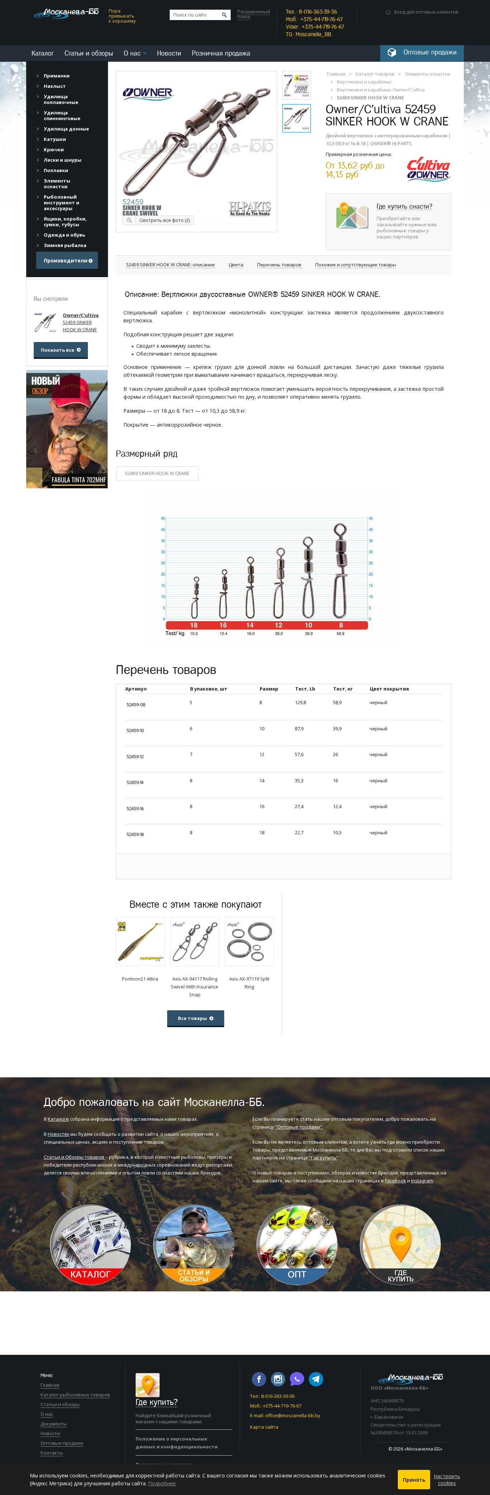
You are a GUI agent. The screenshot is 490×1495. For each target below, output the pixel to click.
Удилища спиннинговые (62, 115)
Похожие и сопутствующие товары (355, 264)
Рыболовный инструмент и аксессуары (61, 202)
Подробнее (162, 1483)
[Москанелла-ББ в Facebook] (259, 1384)
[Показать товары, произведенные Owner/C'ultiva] (428, 156)
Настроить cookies (447, 1479)
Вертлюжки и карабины (364, 82)
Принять (414, 1479)
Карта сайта (264, 1427)
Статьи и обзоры (89, 53)
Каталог (43, 53)
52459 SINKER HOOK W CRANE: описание (170, 264)
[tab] (67, 75)
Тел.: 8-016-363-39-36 (272, 1396)
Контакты (52, 1452)
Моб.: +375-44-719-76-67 (275, 1406)
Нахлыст (55, 86)
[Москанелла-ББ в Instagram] (278, 1384)
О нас (132, 53)
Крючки (54, 149)
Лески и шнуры (62, 160)
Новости (169, 53)
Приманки (57, 76)
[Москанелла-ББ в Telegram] (316, 1384)
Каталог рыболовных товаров (75, 1394)
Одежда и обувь (64, 235)
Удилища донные (66, 129)
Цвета (236, 264)
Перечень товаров (279, 264)
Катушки (55, 139)
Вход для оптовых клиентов (426, 12)
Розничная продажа (221, 53)
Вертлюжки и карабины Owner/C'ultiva (381, 89)
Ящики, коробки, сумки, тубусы (65, 221)
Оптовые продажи (62, 1443)
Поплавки (56, 170)
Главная (336, 74)
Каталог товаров (375, 74)
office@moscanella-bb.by (292, 1415)
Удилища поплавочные (61, 99)
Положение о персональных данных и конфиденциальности (177, 1442)
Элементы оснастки (427, 74)
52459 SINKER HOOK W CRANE (157, 473)
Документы (54, 1423)
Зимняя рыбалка (65, 245)
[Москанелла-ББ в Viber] (297, 1384)
